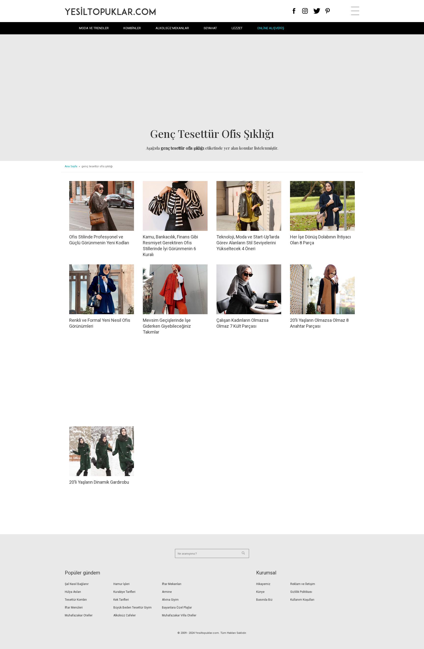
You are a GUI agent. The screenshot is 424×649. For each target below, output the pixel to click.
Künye (260, 592)
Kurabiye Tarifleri (124, 592)
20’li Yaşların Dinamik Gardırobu (99, 482)
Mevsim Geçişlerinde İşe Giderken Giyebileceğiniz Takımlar (167, 326)
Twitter (316, 11)
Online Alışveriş (270, 28)
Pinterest (327, 11)
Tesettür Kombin (76, 599)
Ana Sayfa (71, 166)
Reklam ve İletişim (302, 584)
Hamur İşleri (121, 584)
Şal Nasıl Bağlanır (77, 584)
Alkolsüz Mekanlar (172, 28)
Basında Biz (264, 599)
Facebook (294, 11)
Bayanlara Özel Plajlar (177, 607)
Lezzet (237, 28)
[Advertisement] (212, 82)
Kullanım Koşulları (302, 599)
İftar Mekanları (171, 584)
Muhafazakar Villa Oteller (179, 615)
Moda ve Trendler (94, 28)
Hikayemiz (263, 584)
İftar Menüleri (74, 607)
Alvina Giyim (170, 599)
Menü (355, 11)
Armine (167, 592)
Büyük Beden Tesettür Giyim (132, 607)
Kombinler (132, 28)
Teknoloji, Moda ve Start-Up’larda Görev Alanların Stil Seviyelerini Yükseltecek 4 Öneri (247, 242)
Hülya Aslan (73, 592)
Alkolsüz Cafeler (124, 615)
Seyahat (210, 28)
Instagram (304, 11)
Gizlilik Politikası (301, 592)
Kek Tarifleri (121, 599)
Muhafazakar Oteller (79, 615)
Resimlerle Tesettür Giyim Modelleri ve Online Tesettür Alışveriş (110, 11)
